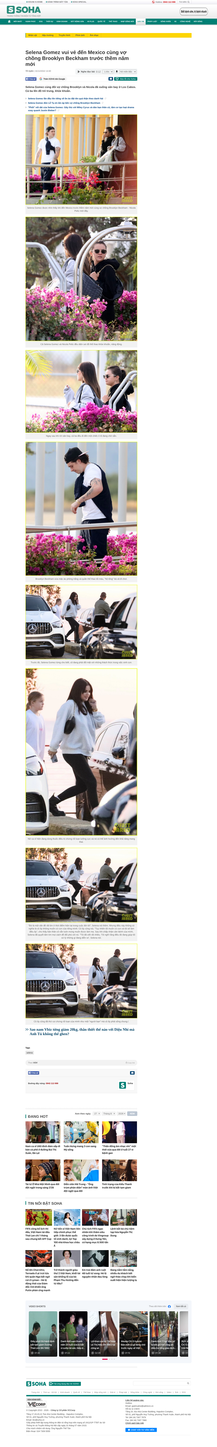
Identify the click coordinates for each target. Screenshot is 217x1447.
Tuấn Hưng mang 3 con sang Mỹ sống (80, 1148)
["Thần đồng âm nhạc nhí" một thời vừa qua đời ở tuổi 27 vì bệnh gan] (119, 1132)
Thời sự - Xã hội (50, 1392)
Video (169, 1392)
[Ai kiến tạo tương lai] (192, 11)
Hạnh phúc (30, 22)
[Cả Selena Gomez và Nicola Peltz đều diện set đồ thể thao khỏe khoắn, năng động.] (81, 279)
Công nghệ (185, 22)
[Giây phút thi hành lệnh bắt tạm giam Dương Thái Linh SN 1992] (43, 1334)
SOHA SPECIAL (79, 2)
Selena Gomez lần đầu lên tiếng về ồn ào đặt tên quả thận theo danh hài (66, 98)
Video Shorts (37, 1306)
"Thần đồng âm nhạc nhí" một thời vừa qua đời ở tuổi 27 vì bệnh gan (119, 1150)
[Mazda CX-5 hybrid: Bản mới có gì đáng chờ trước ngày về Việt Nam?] (133, 1334)
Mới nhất (18, 22)
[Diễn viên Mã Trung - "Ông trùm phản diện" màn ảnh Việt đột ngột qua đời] (81, 1170)
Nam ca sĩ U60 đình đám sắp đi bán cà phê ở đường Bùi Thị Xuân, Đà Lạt (42, 1150)
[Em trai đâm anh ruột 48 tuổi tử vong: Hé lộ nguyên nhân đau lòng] (95, 1258)
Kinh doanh (62, 22)
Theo (81, 1063)
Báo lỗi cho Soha (128, 79)
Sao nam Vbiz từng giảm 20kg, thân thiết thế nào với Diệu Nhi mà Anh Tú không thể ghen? (82, 1031)
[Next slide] (184, 1335)
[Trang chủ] (24, 11)
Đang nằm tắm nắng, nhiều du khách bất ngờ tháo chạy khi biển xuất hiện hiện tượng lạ (123, 1275)
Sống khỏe (166, 22)
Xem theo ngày (83, 1113)
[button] (105, 1359)
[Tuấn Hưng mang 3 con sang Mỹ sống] (81, 1132)
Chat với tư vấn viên (142, 1430)
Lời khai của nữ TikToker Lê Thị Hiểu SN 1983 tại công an (103, 1345)
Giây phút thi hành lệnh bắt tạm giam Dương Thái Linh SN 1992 (42, 1345)
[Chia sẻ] (30, 79)
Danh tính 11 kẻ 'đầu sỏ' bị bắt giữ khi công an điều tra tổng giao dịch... (163, 1345)
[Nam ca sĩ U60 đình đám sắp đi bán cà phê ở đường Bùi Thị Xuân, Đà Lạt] (42, 1132)
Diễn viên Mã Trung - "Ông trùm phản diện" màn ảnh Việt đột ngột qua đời (81, 1188)
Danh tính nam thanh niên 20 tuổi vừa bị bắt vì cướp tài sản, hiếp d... (73, 1345)
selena (30, 1053)
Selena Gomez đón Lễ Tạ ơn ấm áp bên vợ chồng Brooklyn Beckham (64, 103)
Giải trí (140, 22)
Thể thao (113, 22)
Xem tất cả (181, 1306)
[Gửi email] (110, 78)
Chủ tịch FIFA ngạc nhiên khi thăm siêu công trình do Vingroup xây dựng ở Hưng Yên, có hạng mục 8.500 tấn (95, 1235)
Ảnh (176, 1392)
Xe (175, 22)
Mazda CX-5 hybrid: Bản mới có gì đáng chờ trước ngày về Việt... (133, 1345)
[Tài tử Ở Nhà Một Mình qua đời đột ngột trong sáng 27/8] (42, 1170)
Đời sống (198, 22)
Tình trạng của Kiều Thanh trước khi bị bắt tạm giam (117, 1186)
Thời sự (49, 22)
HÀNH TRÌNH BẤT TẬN (57, 2)
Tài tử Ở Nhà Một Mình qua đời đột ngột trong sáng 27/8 (42, 1186)
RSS (184, 1392)
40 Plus (90, 22)
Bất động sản (77, 22)
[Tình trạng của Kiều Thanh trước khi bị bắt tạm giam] (119, 1170)
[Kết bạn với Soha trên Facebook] (122, 1085)
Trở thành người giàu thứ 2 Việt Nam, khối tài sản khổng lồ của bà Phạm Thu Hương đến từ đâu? (67, 1276)
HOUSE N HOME (35, 2)
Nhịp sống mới (127, 22)
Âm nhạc (94, 35)
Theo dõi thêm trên (157, 1306)
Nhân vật (32, 35)
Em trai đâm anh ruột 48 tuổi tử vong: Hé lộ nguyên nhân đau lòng (94, 1273)
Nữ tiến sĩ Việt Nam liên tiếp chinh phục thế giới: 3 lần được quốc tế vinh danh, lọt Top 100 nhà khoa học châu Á (67, 1237)
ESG (41, 22)
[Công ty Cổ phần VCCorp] (67, 1403)
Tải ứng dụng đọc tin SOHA (66, 1384)
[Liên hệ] (132, 1073)
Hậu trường (48, 35)
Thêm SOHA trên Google (54, 79)
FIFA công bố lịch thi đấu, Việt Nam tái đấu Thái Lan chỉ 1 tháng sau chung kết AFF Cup (38, 1233)
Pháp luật (152, 22)
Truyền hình (64, 35)
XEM (132, 1113)
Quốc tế (101, 22)
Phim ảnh (80, 35)
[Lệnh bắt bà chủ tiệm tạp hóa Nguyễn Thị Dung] (123, 1217)
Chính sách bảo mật (134, 1423)
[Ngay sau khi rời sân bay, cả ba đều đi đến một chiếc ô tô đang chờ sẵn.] (81, 391)
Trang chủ (35, 1392)
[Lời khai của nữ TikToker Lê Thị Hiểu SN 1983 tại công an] (103, 1334)
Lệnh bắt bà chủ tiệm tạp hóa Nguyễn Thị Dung (122, 1232)
